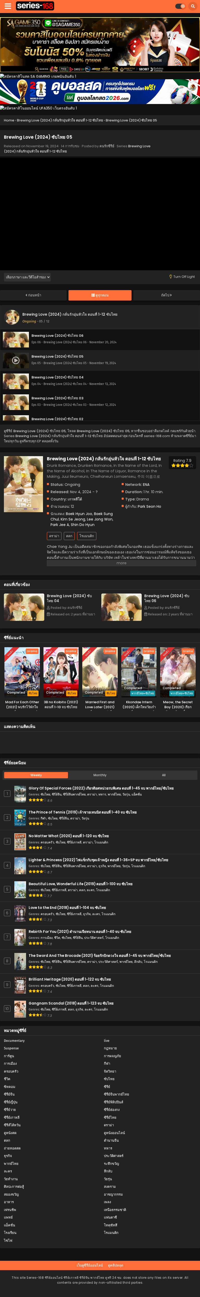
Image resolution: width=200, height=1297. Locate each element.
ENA (146, 484)
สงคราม (110, 1187)
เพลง (107, 1202)
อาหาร (9, 1202)
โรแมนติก (86, 536)
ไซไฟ (8, 1241)
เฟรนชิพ (10, 1210)
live (106, 1041)
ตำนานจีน (111, 1140)
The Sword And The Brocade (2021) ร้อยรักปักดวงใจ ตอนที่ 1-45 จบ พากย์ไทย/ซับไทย (100, 955)
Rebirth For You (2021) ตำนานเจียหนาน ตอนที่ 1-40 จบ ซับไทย (80, 931)
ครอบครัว (47, 842)
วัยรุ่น (126, 794)
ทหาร (102, 794)
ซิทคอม (9, 1087)
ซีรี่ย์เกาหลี (74, 842)
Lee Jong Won (100, 519)
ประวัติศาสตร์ (94, 938)
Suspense (11, 1048)
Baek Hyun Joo (79, 513)
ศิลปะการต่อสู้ (14, 1187)
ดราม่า (54, 536)
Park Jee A (60, 524)
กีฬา (43, 818)
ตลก (69, 536)
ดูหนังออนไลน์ (114, 1133)
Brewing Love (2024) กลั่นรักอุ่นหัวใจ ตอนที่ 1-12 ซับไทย (69, 314)
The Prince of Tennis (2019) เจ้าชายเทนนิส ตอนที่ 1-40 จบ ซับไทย (83, 812)
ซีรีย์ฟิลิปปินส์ (113, 1102)
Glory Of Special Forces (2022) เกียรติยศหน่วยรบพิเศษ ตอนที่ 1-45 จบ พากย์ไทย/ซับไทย (101, 788)
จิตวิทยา (110, 1071)
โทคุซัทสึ (110, 1225)
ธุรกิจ (102, 866)
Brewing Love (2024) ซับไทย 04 (69, 598)
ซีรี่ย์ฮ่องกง (112, 1110)
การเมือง (47, 938)
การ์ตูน (9, 1056)
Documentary (14, 1041)
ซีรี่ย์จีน (56, 794)
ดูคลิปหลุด (115, 1265)
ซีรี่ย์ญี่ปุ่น (10, 1102)
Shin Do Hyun (83, 524)
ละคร (91, 890)
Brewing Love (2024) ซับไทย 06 (166, 598)
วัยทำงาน (11, 1179)
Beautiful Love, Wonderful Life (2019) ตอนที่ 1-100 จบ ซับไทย (81, 884)
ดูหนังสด (10, 1133)
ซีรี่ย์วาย (10, 1110)
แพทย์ (8, 1217)
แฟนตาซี (110, 1217)
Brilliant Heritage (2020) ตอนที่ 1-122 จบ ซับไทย (70, 979)
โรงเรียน (10, 1233)
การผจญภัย (112, 1056)
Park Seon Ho (149, 506)
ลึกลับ (138, 962)
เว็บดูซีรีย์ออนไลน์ (90, 1265)
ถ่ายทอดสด (12, 1148)
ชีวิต (57, 938)
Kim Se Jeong (73, 519)
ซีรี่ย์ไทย (110, 1117)
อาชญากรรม (113, 1194)
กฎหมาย (110, 1048)
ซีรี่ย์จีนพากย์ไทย (74, 794)
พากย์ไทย (114, 794)
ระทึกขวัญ (111, 1164)
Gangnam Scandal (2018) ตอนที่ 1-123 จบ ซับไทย (71, 1003)
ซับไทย (45, 794)
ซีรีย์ (107, 1087)
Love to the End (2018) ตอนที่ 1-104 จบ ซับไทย (67, 907)
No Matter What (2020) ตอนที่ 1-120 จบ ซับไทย (69, 836)
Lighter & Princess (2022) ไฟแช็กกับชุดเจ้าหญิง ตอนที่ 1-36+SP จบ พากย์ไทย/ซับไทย (98, 860)
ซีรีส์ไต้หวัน (12, 1125)
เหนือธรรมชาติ (115, 1210)
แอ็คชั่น (137, 794)
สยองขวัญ (11, 1194)
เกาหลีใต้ (75, 499)
